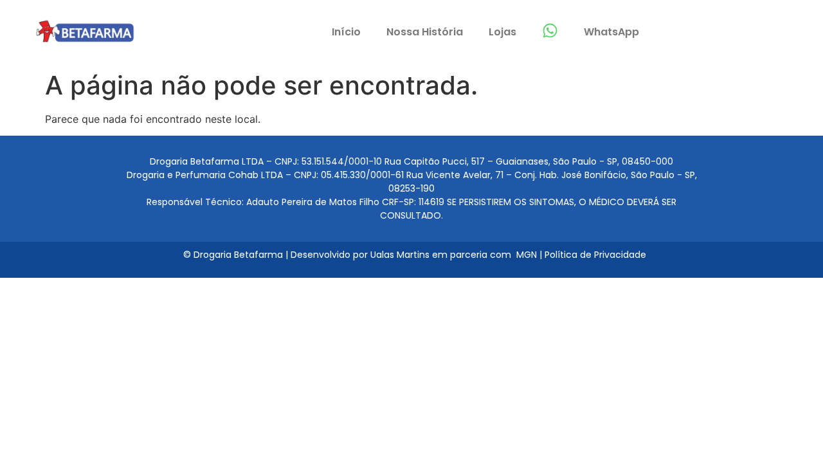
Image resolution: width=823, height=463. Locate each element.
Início (346, 31)
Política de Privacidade (595, 254)
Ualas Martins (400, 254)
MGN (527, 254)
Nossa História (424, 31)
